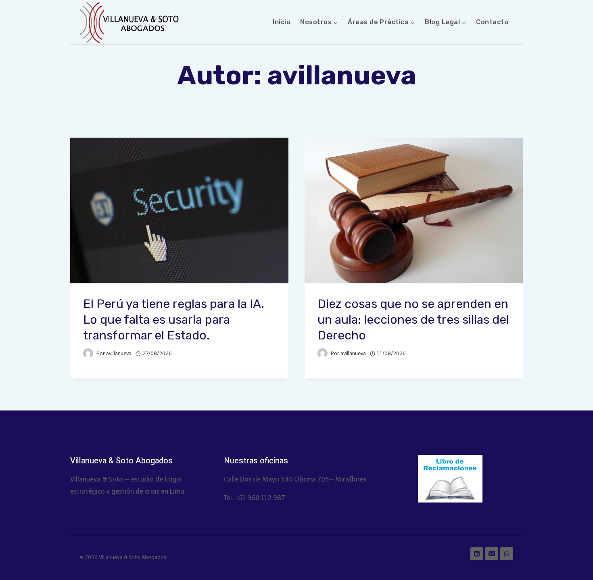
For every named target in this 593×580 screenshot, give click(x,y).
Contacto (492, 22)
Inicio (281, 22)
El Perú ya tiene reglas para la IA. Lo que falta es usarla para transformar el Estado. (173, 320)
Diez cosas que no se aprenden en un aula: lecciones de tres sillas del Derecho (413, 320)
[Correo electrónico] (491, 553)
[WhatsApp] (506, 553)
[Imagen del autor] (88, 353)
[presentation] (179, 210)
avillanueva (119, 353)
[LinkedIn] (476, 553)
